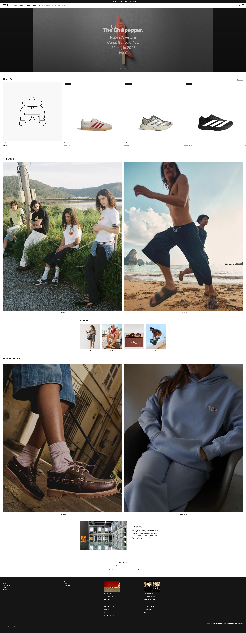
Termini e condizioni (7, 589)
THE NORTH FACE (156, 350)
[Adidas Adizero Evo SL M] (213, 111)
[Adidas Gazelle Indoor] (93, 111)
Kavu (90, 350)
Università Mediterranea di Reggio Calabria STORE (53, 5)
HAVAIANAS (112, 350)
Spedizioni (5, 583)
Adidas (4, 142)
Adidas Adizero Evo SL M (190, 143)
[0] (242, 5)
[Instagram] (111, 615)
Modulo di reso (67, 585)
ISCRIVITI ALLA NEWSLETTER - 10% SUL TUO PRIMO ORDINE (123, 1)
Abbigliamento (14, 5)
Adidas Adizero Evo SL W (130, 143)
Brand (34, 5)
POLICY (5, 581)
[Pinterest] (114, 615)
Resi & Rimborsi (6, 585)
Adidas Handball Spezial (9, 143)
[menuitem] (14, 5)
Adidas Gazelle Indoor (70, 143)
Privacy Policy (6, 587)
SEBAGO (134, 350)
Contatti (65, 583)
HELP (65, 581)
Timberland (62, 514)
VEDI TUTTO (6, 361)
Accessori (28, 5)
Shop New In (240, 79)
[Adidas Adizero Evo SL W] (153, 111)
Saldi (39, 5)
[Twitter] (108, 615)
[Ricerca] (239, 5)
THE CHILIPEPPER (183, 514)
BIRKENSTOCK (183, 312)
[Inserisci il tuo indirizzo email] (138, 569)
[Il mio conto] (237, 5)
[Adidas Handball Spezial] (32, 111)
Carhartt (62, 312)
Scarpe (21, 5)
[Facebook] (105, 615)
